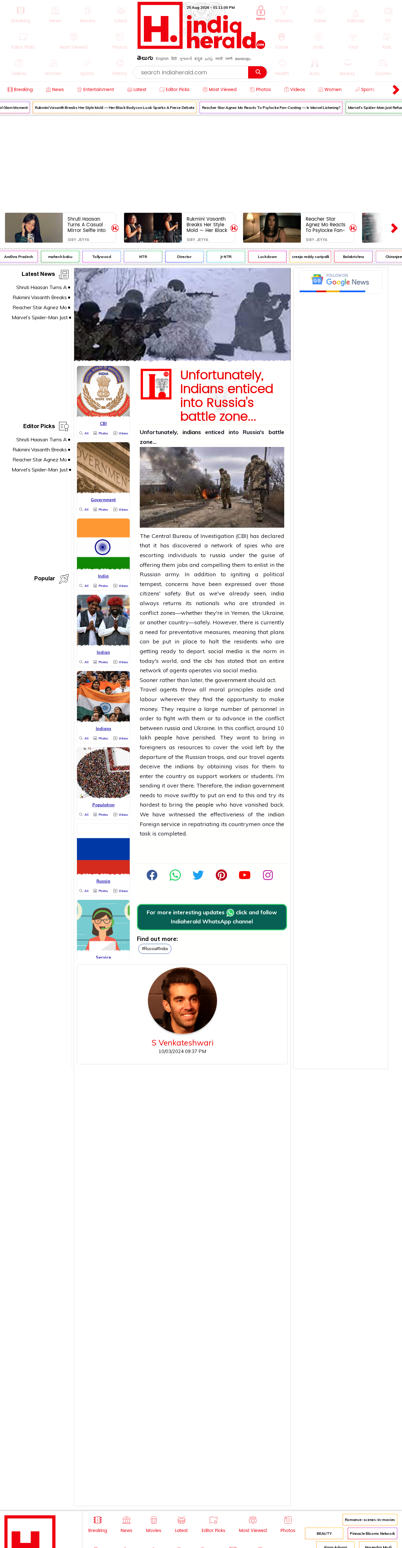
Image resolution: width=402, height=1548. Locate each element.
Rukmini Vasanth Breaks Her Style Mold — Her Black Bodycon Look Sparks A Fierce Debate (106, 107)
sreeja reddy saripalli (302, 256)
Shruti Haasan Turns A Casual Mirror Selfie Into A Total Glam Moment (87, 224)
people (163, 737)
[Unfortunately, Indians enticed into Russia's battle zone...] (182, 359)
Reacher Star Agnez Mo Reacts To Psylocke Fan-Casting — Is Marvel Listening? (263, 107)
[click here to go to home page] (201, 47)
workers (230, 776)
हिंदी (174, 58)
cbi (208, 660)
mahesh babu (52, 256)
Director (177, 256)
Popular (44, 579)
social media (225, 651)
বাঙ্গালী (228, 58)
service (170, 824)
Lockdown (259, 256)
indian (243, 785)
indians (191, 432)
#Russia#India (155, 948)
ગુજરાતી (185, 58)
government (231, 680)
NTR (135, 256)
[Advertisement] (201, 163)
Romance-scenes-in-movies (370, 1519)
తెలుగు (145, 59)
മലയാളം (243, 58)
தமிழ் (209, 58)
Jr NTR (218, 256)
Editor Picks (39, 427)
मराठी (219, 58)
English (162, 58)
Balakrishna (345, 256)
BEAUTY (324, 1533)
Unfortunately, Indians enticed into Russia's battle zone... (226, 396)
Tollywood (93, 256)
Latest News (38, 275)
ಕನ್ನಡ (198, 58)
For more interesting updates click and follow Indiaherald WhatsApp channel (212, 917)
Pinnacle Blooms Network (372, 1533)
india (277, 593)
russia (217, 555)
